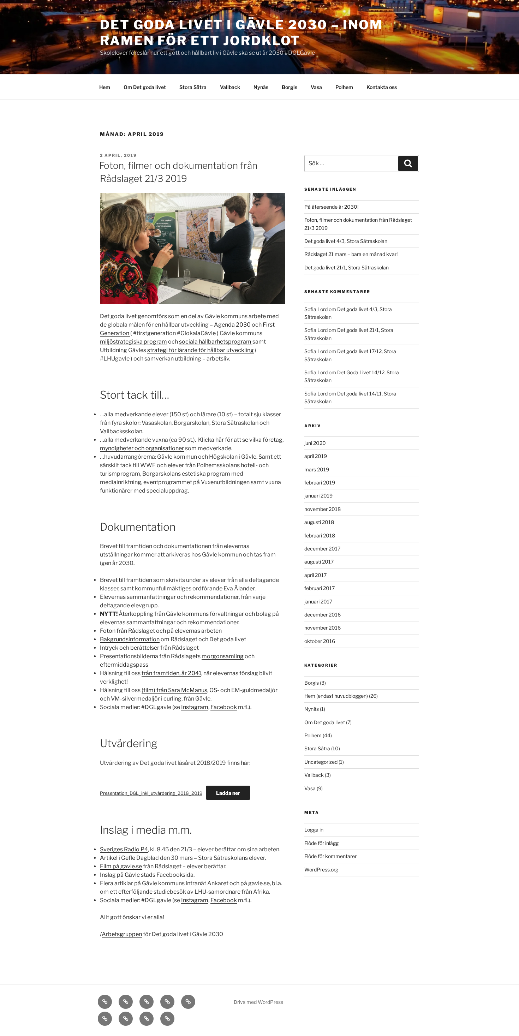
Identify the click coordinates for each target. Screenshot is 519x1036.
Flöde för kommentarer (330, 856)
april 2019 (315, 456)
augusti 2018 (319, 522)
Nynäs (260, 87)
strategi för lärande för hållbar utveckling (200, 350)
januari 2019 (318, 496)
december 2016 (322, 615)
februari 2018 (319, 535)
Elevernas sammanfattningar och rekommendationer (169, 597)
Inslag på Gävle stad (126, 874)
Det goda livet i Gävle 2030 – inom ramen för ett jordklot (241, 32)
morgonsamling (223, 656)
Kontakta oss (381, 87)
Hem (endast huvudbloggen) (336, 696)
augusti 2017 (319, 562)
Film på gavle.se (121, 866)
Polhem (344, 87)
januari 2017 (318, 602)
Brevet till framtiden (126, 580)
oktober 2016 (319, 641)
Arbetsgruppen (122, 934)
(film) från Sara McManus (174, 690)
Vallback (230, 87)
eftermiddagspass (124, 664)
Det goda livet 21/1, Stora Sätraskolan (346, 267)
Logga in (313, 830)
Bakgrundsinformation (130, 639)
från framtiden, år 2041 (171, 673)
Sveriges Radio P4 (124, 849)
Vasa (316, 87)
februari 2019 (319, 483)
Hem (104, 87)
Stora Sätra (193, 87)
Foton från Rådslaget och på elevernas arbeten (161, 630)
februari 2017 (319, 588)
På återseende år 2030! (331, 207)
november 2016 (322, 628)
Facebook (223, 707)
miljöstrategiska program (133, 341)
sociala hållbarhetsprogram (215, 341)
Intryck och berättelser (129, 647)
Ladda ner (228, 793)
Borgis (289, 87)
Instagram (194, 707)
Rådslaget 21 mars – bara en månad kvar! (351, 254)
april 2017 (315, 575)
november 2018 (322, 509)
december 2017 (322, 549)
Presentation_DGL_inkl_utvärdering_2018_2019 (151, 793)
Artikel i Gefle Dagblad (129, 858)
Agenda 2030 (233, 324)
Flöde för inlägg (321, 843)
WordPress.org (321, 870)
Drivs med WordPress (258, 1002)
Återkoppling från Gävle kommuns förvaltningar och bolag (195, 614)
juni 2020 (315, 443)
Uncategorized (321, 762)
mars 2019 (316, 469)
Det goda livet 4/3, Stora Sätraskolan (345, 241)
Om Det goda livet (145, 87)
